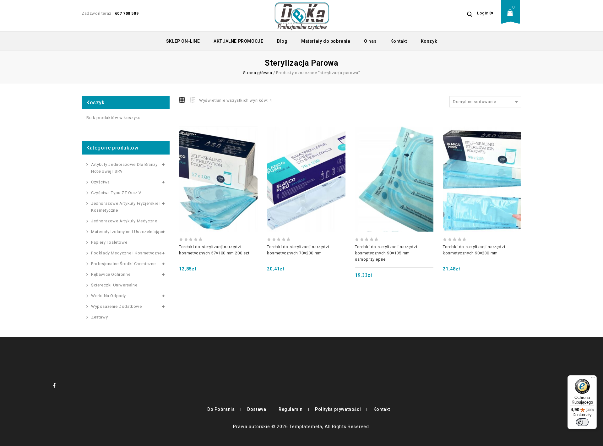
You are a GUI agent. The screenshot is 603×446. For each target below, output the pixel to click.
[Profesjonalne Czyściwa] (302, 15)
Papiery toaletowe (109, 242)
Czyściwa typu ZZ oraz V (116, 192)
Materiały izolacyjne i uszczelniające (127, 231)
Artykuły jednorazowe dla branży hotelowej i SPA (124, 168)
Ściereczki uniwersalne (114, 285)
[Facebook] (54, 385)
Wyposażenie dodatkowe (116, 306)
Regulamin (290, 409)
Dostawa (256, 409)
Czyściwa (100, 182)
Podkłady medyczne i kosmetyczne (126, 253)
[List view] (191, 100)
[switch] (582, 422)
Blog (282, 41)
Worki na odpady (108, 295)
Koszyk (429, 41)
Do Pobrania (221, 409)
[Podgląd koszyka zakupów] (512, 17)
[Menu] (593, 379)
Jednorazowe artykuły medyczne (124, 221)
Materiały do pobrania (325, 41)
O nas (370, 41)
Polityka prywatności (338, 409)
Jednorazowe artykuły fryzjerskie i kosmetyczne (125, 207)
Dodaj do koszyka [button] (218, 164)
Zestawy (99, 317)
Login (483, 13)
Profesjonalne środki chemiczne (123, 263)
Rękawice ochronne (110, 274)
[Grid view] (182, 100)
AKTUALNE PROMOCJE (238, 41)
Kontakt (398, 41)
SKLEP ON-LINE (183, 41)
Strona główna (257, 72)
